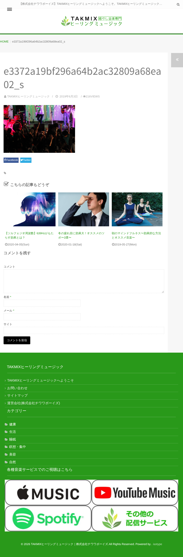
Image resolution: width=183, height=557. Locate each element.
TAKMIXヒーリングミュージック (28, 96)
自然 (12, 462)
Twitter (27, 160)
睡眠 (12, 439)
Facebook (12, 160)
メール (9, 310)
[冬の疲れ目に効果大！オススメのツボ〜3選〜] (83, 209)
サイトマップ (17, 395)
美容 (12, 454)
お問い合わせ (17, 388)
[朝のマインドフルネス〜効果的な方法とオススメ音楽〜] (137, 209)
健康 (12, 424)
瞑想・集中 (17, 447)
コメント (9, 266)
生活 (12, 432)
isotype (157, 544)
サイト (8, 324)
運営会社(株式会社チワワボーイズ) (33, 403)
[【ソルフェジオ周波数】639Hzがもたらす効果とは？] (30, 209)
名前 (7, 297)
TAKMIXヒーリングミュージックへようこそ (40, 380)
